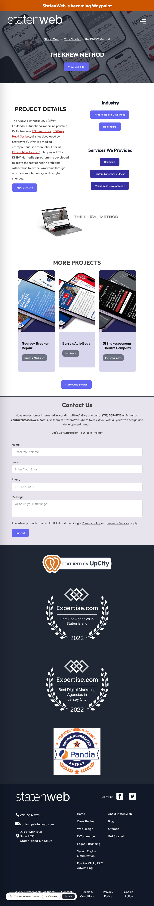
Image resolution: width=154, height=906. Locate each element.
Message (17, 497)
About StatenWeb (120, 814)
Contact (66, 892)
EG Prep (58, 131)
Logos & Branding (88, 844)
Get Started (116, 836)
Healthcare (109, 126)
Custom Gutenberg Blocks (109, 174)
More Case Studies (76, 384)
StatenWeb (51, 39)
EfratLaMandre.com (25, 152)
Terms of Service (118, 523)
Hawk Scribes (21, 136)
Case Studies (72, 39)
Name (16, 444)
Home (81, 814)
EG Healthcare (41, 131)
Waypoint (102, 5)
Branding (109, 162)
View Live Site (76, 66)
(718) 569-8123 (112, 415)
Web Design (85, 829)
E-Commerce (86, 836)
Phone (16, 479)
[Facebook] (119, 796)
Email (15, 462)
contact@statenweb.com (28, 420)
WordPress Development (110, 186)
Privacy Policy (91, 523)
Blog (111, 821)
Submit (20, 533)
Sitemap (113, 829)
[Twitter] (132, 796)
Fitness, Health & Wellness (109, 114)
